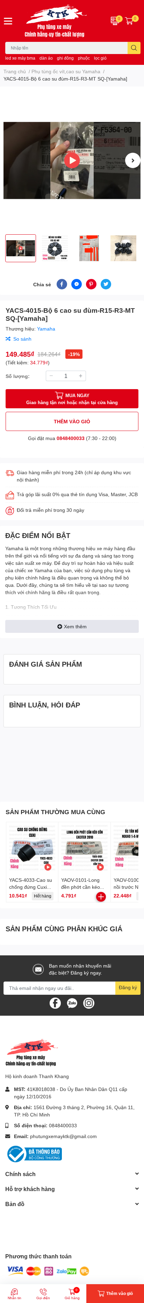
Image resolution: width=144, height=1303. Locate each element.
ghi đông (65, 58)
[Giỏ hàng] (129, 21)
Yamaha (46, 329)
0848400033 (71, 438)
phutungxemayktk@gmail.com (63, 1136)
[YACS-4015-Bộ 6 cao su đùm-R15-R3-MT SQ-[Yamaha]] (72, 160)
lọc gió (100, 58)
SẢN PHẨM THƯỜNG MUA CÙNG (55, 812)
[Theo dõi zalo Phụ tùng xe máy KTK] (72, 1002)
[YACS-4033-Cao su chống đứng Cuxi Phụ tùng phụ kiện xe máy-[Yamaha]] (32, 848)
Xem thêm (75, 626)
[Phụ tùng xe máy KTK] (60, 20)
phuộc (84, 58)
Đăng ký (128, 987)
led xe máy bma (20, 58)
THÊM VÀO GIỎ (72, 421)
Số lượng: (18, 376)
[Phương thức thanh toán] (48, 1270)
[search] (134, 48)
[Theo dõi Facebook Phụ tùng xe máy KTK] (55, 1002)
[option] (72, 160)
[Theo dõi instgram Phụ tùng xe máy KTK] (88, 1002)
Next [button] (133, 160)
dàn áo (46, 58)
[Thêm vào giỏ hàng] (101, 897)
